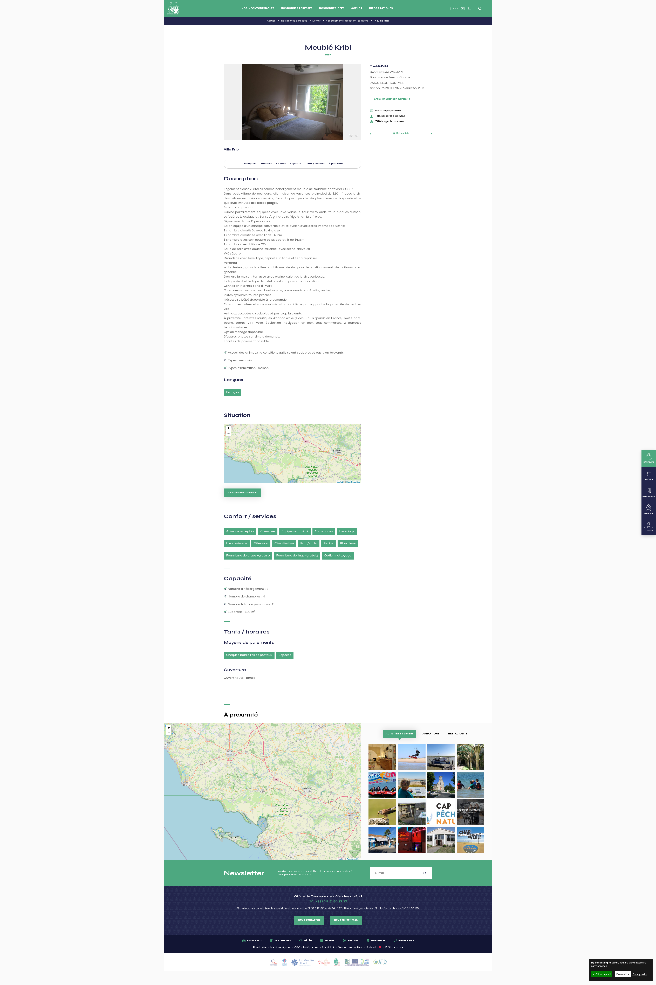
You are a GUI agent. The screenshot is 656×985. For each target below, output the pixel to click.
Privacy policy (639, 974)
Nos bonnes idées (331, 8)
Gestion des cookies (350, 947)
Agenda (356, 8)
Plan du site (259, 947)
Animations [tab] (430, 734)
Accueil (271, 21)
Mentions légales (280, 947)
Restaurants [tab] (457, 734)
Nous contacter (309, 920)
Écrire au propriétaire (388, 111)
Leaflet (340, 482)
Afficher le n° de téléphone (392, 99)
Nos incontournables (258, 8)
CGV (297, 947)
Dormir (316, 21)
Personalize (622, 974)
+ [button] (228, 428)
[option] (292, 102)
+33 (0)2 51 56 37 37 (331, 901)
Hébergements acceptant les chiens (347, 21)
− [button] (228, 433)
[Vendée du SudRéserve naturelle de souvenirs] (173, 8)
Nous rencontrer (346, 920)
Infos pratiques (381, 8)
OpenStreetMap (353, 482)
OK (424, 873)
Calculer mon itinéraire (242, 493)
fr (454, 9)
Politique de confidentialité (318, 947)
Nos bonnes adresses (296, 8)
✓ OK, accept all (602, 974)
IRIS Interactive (394, 947)
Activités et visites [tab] (400, 734)
